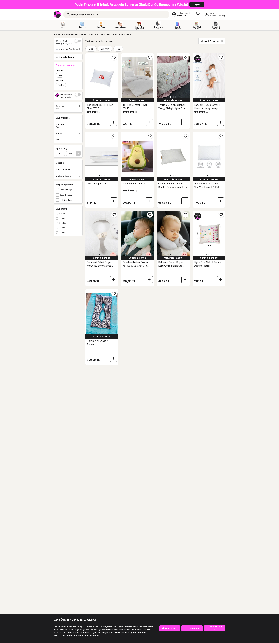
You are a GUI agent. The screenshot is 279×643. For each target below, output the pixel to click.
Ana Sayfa (58, 34)
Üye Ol (213, 15)
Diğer (91, 48)
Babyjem (105, 48)
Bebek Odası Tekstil (114, 34)
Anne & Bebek (72, 34)
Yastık (128, 34)
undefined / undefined (69, 49)
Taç (118, 48)
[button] (170, 97)
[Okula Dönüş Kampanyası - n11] (139, 4)
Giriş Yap (221, 15)
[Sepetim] (197, 14)
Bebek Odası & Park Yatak (92, 34)
